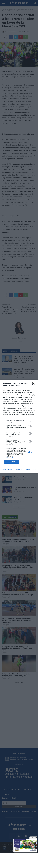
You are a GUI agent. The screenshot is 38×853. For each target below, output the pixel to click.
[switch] (30, 426)
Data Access (19, 469)
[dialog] (19, 426)
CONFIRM (12, 461)
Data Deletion (7, 469)
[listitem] (19, 421)
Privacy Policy (31, 469)
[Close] (34, 384)
